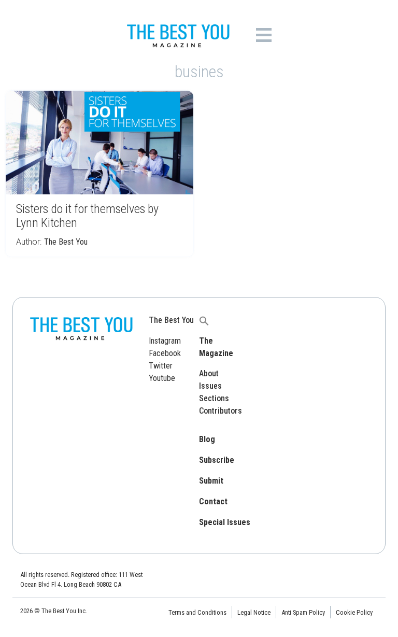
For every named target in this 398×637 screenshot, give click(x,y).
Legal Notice (254, 612)
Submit (211, 481)
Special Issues (224, 522)
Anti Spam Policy (303, 612)
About (209, 373)
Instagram (165, 341)
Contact (213, 501)
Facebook (165, 353)
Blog (207, 439)
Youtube (162, 378)
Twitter (161, 366)
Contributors (220, 411)
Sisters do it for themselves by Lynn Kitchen (87, 216)
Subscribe (216, 460)
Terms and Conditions (197, 612)
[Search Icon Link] (204, 320)
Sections (214, 398)
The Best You (66, 242)
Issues (210, 386)
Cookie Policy (354, 612)
